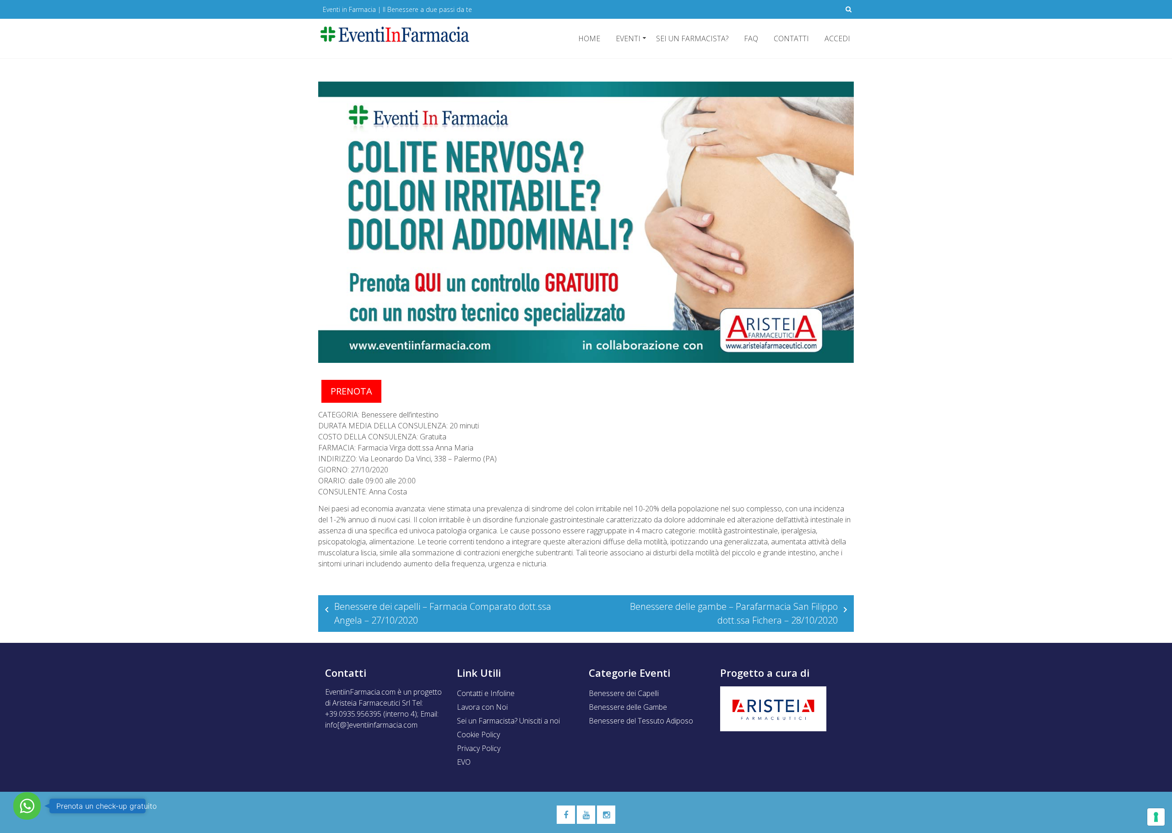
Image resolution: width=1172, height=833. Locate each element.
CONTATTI (791, 38)
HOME (589, 38)
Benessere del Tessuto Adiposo (641, 721)
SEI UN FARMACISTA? (692, 38)
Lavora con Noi (482, 707)
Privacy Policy (478, 748)
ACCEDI (837, 38)
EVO (464, 762)
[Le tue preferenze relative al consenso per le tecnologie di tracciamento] (1156, 817)
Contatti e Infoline (486, 693)
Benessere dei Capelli (624, 693)
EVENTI (628, 38)
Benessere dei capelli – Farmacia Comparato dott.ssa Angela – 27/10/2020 (442, 613)
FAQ (751, 38)
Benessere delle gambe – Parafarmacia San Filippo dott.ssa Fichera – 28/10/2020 (734, 613)
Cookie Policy (478, 734)
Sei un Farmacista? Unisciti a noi (508, 721)
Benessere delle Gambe (628, 707)
